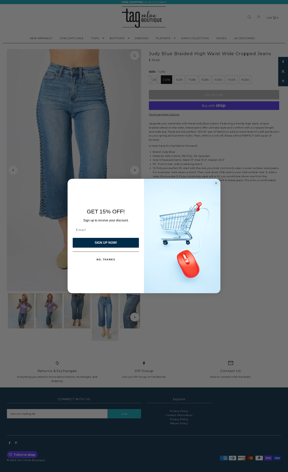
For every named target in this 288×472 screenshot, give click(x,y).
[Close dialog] (216, 183)
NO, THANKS (106, 259)
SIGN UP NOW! (106, 242)
